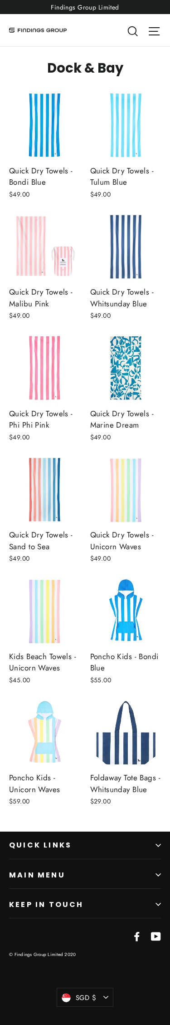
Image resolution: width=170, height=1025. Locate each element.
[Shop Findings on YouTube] (156, 936)
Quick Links (40, 845)
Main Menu (37, 875)
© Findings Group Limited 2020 (42, 954)
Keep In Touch (46, 904)
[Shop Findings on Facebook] (137, 936)
